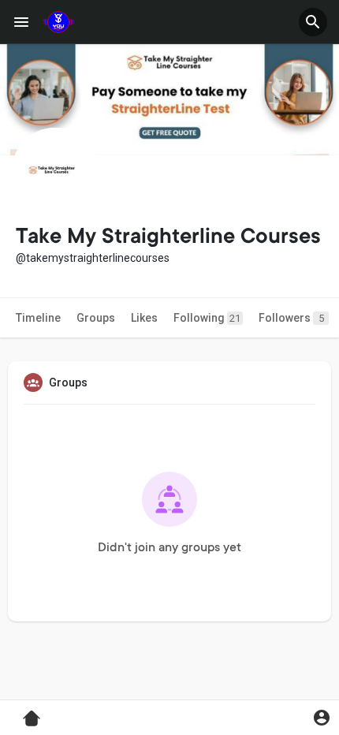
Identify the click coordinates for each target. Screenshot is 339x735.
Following (206, 318)
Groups (95, 318)
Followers (291, 318)
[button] (313, 22)
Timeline (38, 318)
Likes (144, 318)
